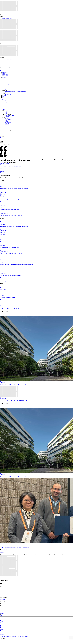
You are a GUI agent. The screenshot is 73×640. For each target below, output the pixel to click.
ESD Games (7, 118)
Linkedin (1, 629)
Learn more (2, 552)
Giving (6, 120)
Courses (6, 83)
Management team (8, 101)
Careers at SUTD (8, 123)
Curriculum (7, 82)
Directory (1, 615)
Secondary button (9, 18)
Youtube (1, 626)
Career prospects (8, 94)
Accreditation (7, 88)
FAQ (5, 89)
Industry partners (8, 119)
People (3, 99)
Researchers (7, 104)
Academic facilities (8, 122)
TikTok (1, 631)
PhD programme (3, 168)
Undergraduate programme (5, 163)
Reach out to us (3, 590)
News (6, 111)
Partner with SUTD (5, 75)
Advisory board (7, 100)
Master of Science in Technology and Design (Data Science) (15, 91)
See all (1, 182)
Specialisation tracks (8, 86)
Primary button (3, 18)
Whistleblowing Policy (10, 636)
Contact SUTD (3, 636)
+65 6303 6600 (3, 611)
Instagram (2, 634)
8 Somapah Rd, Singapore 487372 (6, 607)
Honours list (7, 116)
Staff (5, 103)
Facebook (2, 621)
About (3, 109)
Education (4, 79)
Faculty (3, 73)
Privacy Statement (25, 636)
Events (6, 112)
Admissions (4, 72)
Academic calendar (5, 74)
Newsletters (7, 124)
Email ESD (2, 613)
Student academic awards (9, 115)
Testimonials (7, 121)
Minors (6, 85)
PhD (5, 92)
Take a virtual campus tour (5, 604)
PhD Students (7, 105)
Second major (7, 84)
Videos (6, 125)
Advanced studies (8, 87)
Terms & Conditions (18, 636)
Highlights (6, 113)
